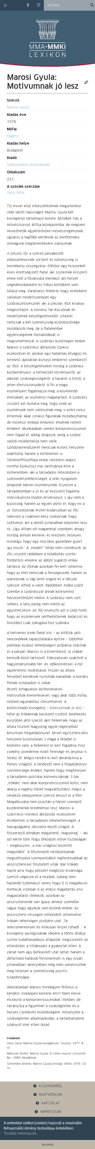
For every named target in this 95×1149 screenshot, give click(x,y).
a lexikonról (50, 1086)
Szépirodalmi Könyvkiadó (28, 165)
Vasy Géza (15, 192)
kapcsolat (50, 1103)
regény (13, 136)
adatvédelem (50, 1094)
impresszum (50, 1112)
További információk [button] (20, 1133)
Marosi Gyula (18, 107)
